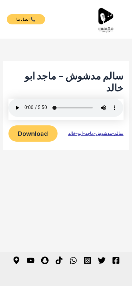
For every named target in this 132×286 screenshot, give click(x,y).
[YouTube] (30, 260)
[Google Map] (16, 260)
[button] (26, 19)
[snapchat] (45, 260)
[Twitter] (101, 260)
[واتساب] (73, 260)
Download (33, 133)
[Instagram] (87, 260)
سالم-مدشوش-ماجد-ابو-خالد (96, 133)
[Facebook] (116, 260)
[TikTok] (59, 260)
